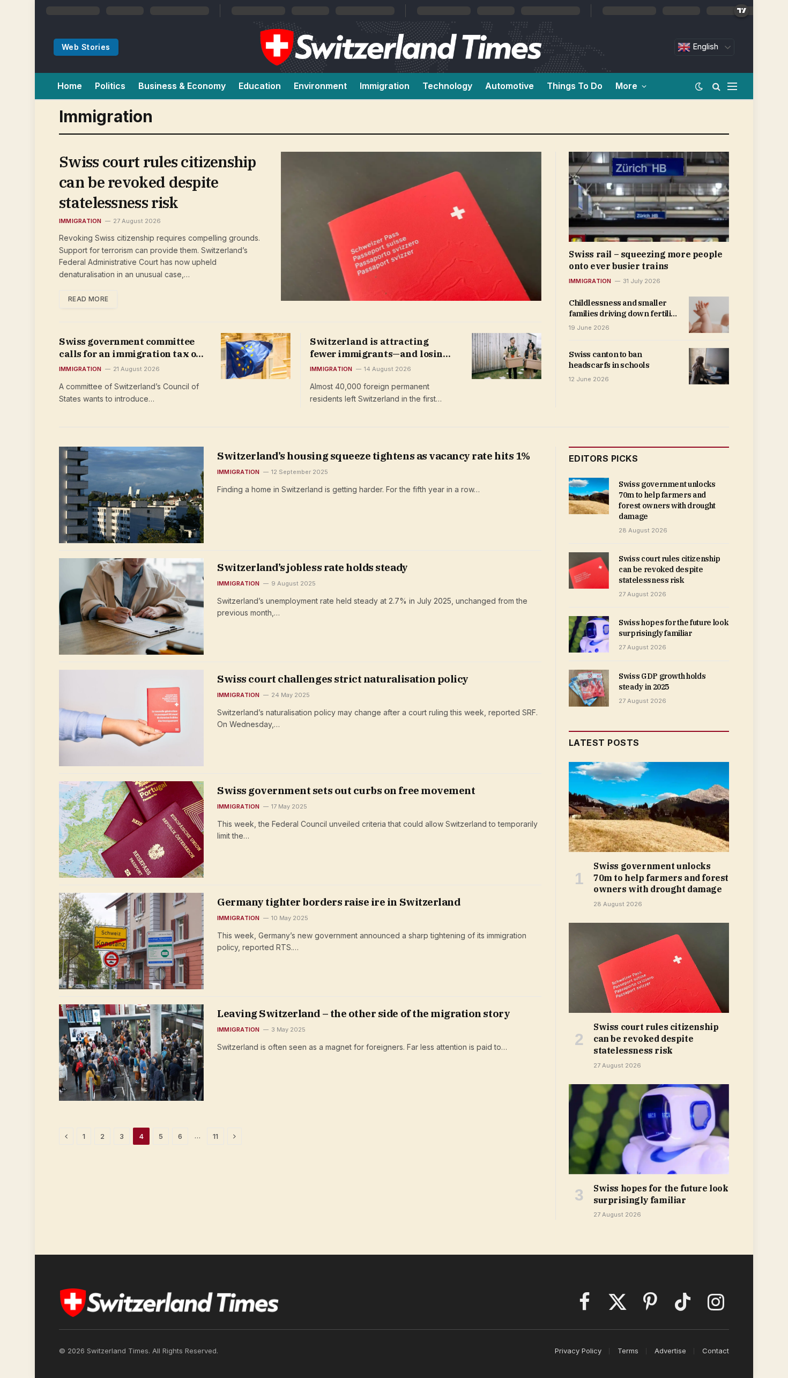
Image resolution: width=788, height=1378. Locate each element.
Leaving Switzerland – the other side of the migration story (363, 1013)
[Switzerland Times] (400, 47)
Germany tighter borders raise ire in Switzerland (338, 901)
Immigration (385, 85)
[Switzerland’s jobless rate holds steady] (131, 606)
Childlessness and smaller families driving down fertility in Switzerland (623, 309)
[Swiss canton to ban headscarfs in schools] (709, 366)
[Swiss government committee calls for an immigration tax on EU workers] (256, 356)
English (704, 46)
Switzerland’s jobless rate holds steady (312, 567)
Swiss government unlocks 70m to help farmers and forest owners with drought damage (667, 500)
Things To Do (575, 85)
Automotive (509, 85)
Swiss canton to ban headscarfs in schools (609, 359)
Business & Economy (182, 85)
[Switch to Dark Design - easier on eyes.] (699, 86)
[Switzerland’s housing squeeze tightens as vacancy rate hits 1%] (131, 495)
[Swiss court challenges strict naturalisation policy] (131, 718)
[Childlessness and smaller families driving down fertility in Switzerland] (709, 315)
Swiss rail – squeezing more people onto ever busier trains (645, 260)
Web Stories (86, 46)
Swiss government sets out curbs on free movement (346, 790)
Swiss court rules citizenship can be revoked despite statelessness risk (157, 182)
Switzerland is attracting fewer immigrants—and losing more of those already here (379, 348)
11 (215, 1136)
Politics (110, 85)
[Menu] (732, 86)
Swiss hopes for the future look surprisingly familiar (673, 628)
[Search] (716, 86)
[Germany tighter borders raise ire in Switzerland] (131, 941)
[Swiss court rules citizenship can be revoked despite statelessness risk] (411, 226)
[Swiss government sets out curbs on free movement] (131, 829)
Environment (320, 85)
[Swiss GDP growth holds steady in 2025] (589, 688)
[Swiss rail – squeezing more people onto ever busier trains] (649, 197)
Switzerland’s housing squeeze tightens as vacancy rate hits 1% (373, 455)
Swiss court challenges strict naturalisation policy (343, 678)
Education (260, 85)
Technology (447, 85)
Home (69, 85)
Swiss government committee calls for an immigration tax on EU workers (130, 348)
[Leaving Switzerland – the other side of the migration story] (131, 1052)
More (626, 85)
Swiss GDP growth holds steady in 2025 (662, 681)
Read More (88, 299)
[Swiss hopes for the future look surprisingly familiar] (589, 634)
